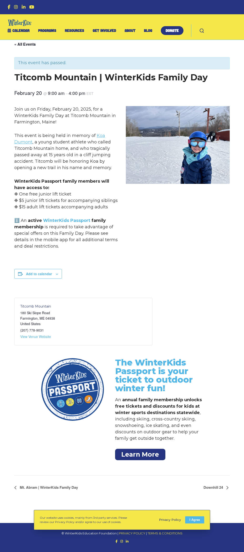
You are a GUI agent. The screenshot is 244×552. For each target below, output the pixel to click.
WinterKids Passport (66, 220)
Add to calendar (39, 273)
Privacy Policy (170, 520)
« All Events (25, 44)
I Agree (194, 520)
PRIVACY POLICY (132, 533)
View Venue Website (35, 336)
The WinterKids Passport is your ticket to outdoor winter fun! (154, 375)
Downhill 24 (213, 487)
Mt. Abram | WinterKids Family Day (48, 487)
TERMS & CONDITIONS (165, 533)
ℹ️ (17, 220)
